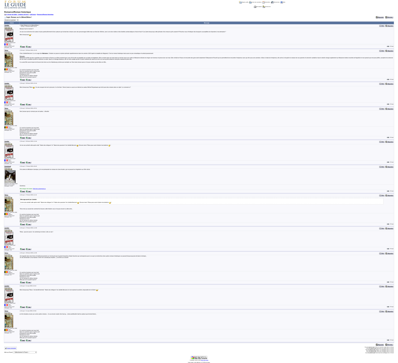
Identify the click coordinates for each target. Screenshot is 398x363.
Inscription (259, 6)
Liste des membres (256, 2)
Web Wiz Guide (204, 360)
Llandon (6, 25)
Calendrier (267, 2)
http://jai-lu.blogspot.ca (39, 188)
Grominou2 (7, 166)
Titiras (6, 50)
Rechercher (277, 2)
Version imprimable (11, 348)
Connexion (268, 6)
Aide (284, 2)
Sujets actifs (245, 2)
